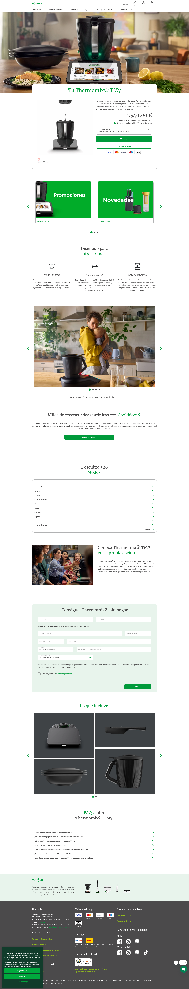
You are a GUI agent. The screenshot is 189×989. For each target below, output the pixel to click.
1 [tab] (91, 232)
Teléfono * (42, 646)
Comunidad (74, 9)
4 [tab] (99, 389)
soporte (42, 922)
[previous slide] (28, 206)
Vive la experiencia (55, 9)
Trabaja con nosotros (105, 9)
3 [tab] (97, 232)
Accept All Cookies (22, 971)
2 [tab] (94, 232)
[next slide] (161, 206)
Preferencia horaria (45, 654)
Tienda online (126, 9)
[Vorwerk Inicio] (37, 3)
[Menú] (91, 959)
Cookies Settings (22, 982)
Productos (37, 9)
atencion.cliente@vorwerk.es (60, 927)
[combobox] (42, 649)
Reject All (22, 976)
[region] (22, 967)
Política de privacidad (64, 674)
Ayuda (87, 9)
